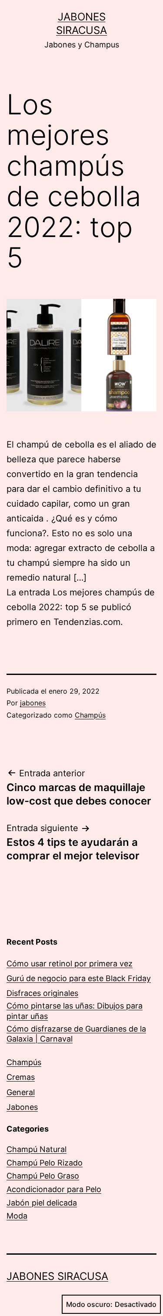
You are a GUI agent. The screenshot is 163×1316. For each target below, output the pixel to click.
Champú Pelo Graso (43, 1175)
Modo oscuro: (89, 1304)
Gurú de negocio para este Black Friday (79, 978)
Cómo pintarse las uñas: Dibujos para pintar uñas (75, 1010)
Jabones (22, 1107)
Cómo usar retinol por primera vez (70, 963)
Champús (90, 715)
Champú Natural (37, 1149)
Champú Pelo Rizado (45, 1162)
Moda (17, 1215)
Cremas (21, 1077)
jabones (33, 702)
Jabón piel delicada (42, 1202)
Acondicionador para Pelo (54, 1189)
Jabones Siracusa (57, 1276)
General (21, 1092)
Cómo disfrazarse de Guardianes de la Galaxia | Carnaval (76, 1033)
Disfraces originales (42, 993)
